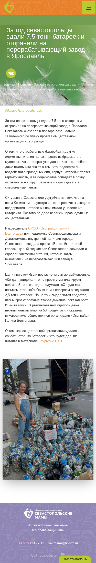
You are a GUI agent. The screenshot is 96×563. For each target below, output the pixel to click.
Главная (9, 84)
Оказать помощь (75, 559)
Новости (24, 84)
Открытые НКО (50, 341)
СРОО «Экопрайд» (42, 228)
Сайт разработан (44, 555)
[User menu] (88, 7)
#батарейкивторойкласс (23, 110)
